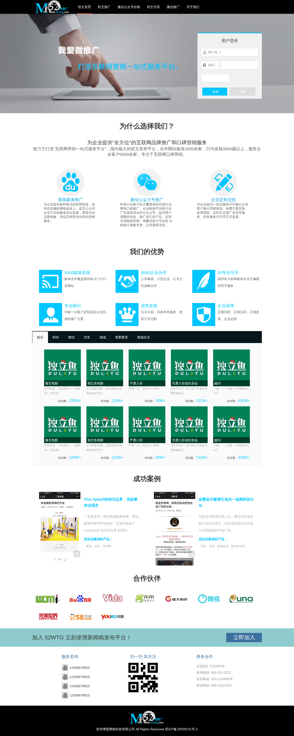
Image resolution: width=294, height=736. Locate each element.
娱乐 (40, 337)
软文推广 (104, 7)
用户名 (213, 52)
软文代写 (153, 7)
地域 (102, 337)
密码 (211, 65)
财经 (71, 337)
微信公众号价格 (129, 7)
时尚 (56, 337)
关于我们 (193, 7)
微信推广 (173, 7)
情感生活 (143, 337)
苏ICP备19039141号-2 (181, 729)
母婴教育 (121, 337)
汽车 (87, 337)
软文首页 (84, 7)
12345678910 (80, 668)
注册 (242, 91)
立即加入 (244, 637)
